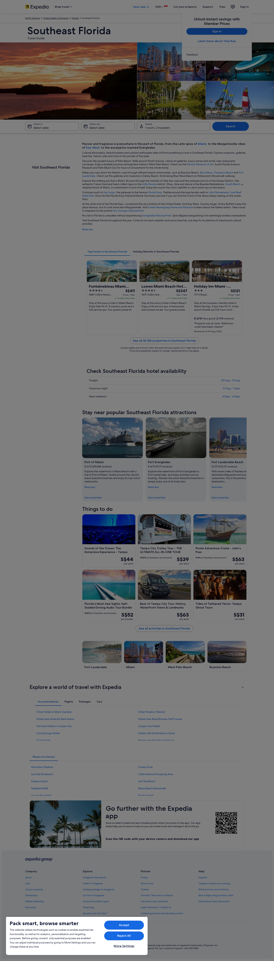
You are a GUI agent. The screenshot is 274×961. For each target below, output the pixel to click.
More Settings (124, 946)
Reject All (124, 935)
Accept (124, 925)
